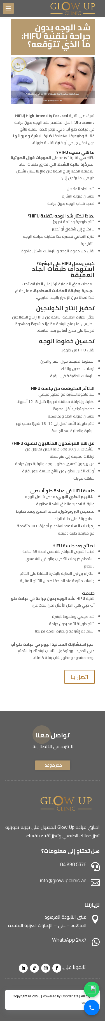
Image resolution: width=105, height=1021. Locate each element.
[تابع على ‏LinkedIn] (23, 968)
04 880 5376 (73, 864)
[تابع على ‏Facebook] (56, 968)
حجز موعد (53, 765)
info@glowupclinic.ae (63, 880)
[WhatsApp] (91, 989)
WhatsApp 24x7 (69, 940)
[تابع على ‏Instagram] (45, 968)
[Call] (91, 1007)
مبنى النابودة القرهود (66, 916)
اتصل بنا (79, 677)
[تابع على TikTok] (34, 968)
